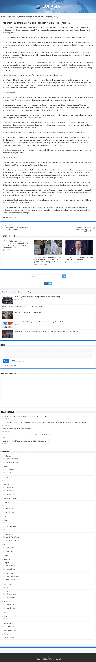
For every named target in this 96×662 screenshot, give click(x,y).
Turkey (6, 634)
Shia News (9, 619)
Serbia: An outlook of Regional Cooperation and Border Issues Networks (26, 441)
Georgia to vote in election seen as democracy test (16, 227)
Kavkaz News (10, 548)
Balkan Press (10, 491)
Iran (5, 520)
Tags (29, 292)
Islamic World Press (12, 540)
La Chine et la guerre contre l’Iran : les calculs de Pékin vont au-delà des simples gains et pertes (46, 331)
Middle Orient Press (12, 580)
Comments (21, 292)
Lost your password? (10, 365)
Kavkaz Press (10, 551)
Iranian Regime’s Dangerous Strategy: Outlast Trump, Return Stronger (38, 297)
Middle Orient (8, 573)
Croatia (6, 502)
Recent (4, 292)
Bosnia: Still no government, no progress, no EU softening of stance (24, 416)
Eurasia (6, 506)
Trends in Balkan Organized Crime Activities (16, 429)
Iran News (9, 523)
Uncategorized (9, 638)
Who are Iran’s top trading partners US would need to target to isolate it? (39, 322)
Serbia (6, 612)
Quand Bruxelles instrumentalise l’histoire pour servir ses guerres (23, 306)
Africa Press (10, 473)
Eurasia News (10, 509)
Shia (5, 616)
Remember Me (19, 361)
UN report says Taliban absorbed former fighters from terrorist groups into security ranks (47, 259)
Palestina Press (11, 597)
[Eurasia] (48, 6)
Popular (12, 292)
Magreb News (10, 565)
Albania (6, 477)
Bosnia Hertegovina (10, 498)
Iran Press (9, 530)
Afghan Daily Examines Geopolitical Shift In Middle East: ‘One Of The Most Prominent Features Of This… (16, 244)
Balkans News (10, 494)
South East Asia (9, 623)
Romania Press (10, 608)
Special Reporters (10, 630)
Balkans (6, 484)
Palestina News (11, 594)
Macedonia (7, 559)
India (5, 516)
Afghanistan (11, 17)
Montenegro (8, 584)
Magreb (6, 563)
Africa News (10, 469)
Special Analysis (9, 627)
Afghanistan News (12, 459)
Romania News (11, 604)
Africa (6, 466)
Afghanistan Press (12, 462)
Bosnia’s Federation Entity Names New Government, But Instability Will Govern (28, 435)
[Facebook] (46, 283)
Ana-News (7, 481)
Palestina (7, 591)
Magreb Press (10, 569)
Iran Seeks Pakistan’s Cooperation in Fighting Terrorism (82, 228)
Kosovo (6, 555)
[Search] (64, 276)
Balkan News (10, 487)
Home (4, 17)
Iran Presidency (11, 526)
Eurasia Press (10, 512)
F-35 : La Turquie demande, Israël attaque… (29, 312)
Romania (7, 602)
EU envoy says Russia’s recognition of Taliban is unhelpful (79, 258)
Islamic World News (12, 537)
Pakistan (6, 587)
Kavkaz (6, 545)
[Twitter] (50, 283)
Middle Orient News (12, 576)
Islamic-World (8, 534)
